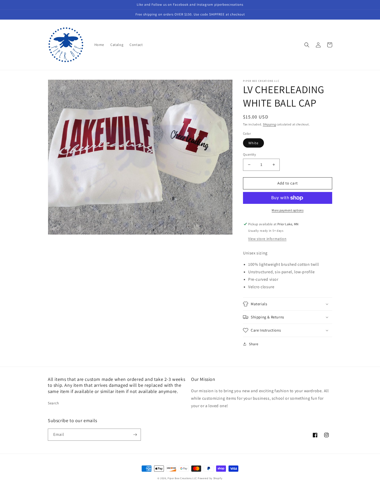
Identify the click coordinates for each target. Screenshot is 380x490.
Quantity (249, 154)
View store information (267, 238)
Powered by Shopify (210, 478)
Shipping (269, 124)
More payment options (287, 210)
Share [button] (254, 344)
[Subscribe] (135, 435)
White (253, 143)
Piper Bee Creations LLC (182, 478)
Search (53, 403)
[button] (307, 45)
